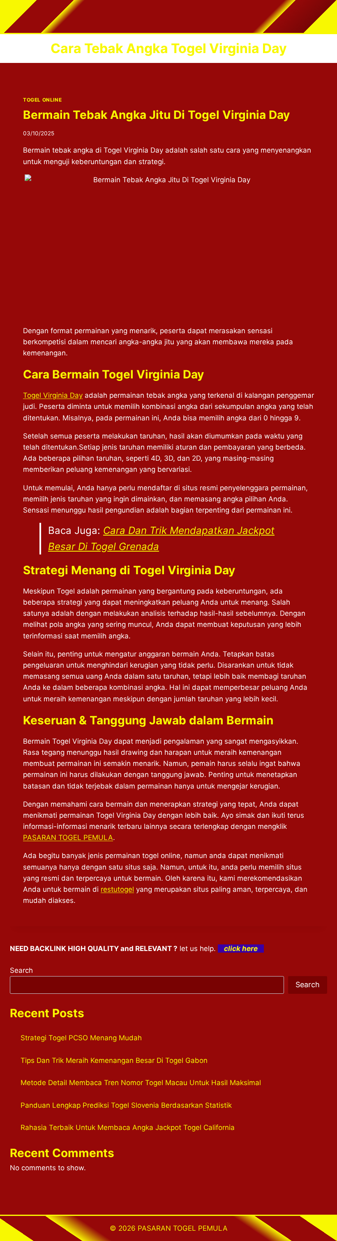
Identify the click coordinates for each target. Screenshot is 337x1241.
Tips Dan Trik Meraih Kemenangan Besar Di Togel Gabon (114, 1060)
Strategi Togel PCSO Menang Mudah (81, 1038)
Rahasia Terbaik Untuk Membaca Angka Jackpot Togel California (128, 1127)
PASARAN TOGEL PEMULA (68, 837)
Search (21, 970)
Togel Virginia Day (53, 395)
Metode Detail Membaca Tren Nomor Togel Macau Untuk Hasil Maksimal (141, 1083)
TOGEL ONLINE (42, 100)
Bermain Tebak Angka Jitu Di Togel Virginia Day (156, 115)
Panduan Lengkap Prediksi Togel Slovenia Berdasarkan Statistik (126, 1105)
